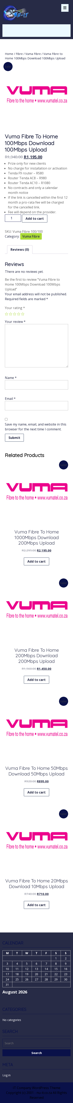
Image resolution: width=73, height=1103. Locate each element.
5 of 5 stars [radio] (22, 314)
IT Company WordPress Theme (36, 1088)
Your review (15, 321)
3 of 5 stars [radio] (14, 314)
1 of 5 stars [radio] (6, 314)
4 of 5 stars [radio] (18, 314)
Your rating (15, 308)
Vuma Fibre (33, 54)
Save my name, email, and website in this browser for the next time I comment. (35, 426)
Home (9, 54)
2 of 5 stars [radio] (10, 314)
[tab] (65, 8)
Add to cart (35, 218)
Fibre (19, 54)
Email (10, 398)
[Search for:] (36, 1044)
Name (11, 377)
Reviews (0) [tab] (20, 249)
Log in (6, 1075)
